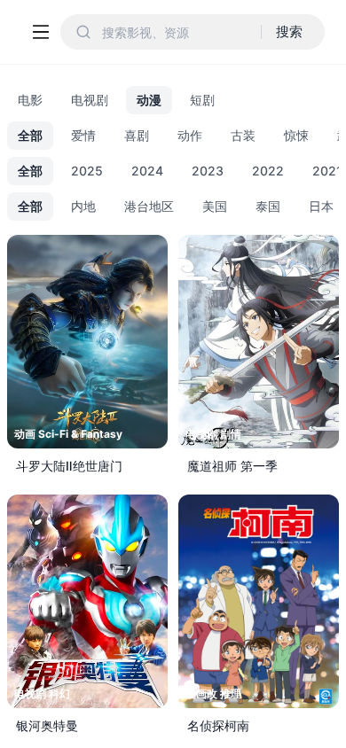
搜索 (289, 31)
